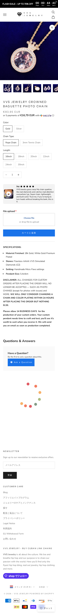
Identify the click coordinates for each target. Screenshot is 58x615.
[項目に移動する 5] (47, 88)
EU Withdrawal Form (13, 533)
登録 (10, 475)
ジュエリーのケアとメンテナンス (19, 502)
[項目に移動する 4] (37, 88)
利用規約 (7, 528)
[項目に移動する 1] (7, 88)
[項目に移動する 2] (17, 88)
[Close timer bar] (56, 2)
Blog (5, 492)
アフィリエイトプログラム (16, 497)
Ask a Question (22, 362)
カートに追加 (29, 233)
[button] (29, 115)
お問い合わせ (9, 538)
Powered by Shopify (42, 594)
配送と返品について (13, 513)
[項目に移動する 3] (27, 88)
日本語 (42, 587)
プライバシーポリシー (14, 518)
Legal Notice (9, 523)
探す (5, 507)
